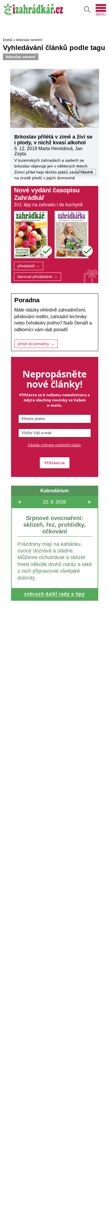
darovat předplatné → (37, 276)
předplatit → (28, 266)
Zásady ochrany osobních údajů (54, 445)
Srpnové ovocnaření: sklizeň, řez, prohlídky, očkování (54, 525)
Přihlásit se (54, 462)
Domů (7, 40)
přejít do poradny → (36, 344)
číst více (85, 171)
